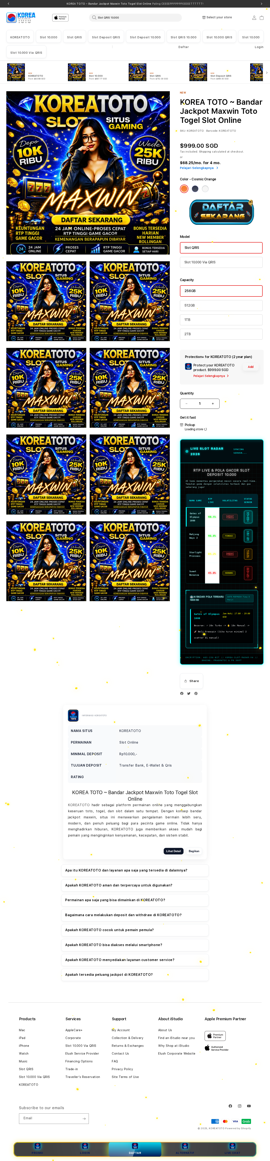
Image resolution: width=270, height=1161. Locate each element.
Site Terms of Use (125, 1077)
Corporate (73, 1038)
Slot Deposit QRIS (106, 37)
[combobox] (135, 17)
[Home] (21, 17)
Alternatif (185, 1152)
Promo (37, 1152)
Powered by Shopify (238, 1128)
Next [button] (261, 4)
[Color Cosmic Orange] (184, 189)
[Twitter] (190, 694)
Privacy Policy (122, 1069)
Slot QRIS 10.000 (184, 37)
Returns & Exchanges (128, 1045)
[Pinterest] (197, 694)
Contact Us (120, 1053)
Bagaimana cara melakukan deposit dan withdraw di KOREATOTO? (123, 915)
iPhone (24, 1045)
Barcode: (212, 130)
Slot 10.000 (48, 37)
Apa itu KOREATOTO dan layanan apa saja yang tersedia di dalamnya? (126, 870)
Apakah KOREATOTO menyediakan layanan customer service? (119, 960)
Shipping (205, 151)
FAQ (115, 1061)
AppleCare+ (74, 1030)
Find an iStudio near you (176, 1038)
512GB (189, 305)
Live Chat (232, 1152)
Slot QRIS (74, 37)
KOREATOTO (20, 37)
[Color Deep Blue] (195, 188)
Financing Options (79, 1061)
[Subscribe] (84, 1118)
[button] (20, 36)
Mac (22, 1030)
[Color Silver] (205, 188)
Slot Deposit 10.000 (145, 37)
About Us (165, 1030)
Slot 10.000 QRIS (219, 37)
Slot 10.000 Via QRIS (26, 52)
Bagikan (194, 851)
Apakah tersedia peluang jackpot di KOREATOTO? (109, 975)
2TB (187, 334)
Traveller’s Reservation (82, 1077)
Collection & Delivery (128, 1038)
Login (85, 1152)
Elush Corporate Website (177, 1053)
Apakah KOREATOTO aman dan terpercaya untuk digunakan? (119, 885)
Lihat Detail (173, 851)
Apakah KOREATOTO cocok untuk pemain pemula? (109, 930)
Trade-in (71, 1069)
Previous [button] (8, 4)
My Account (121, 1030)
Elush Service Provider (82, 1053)
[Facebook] (183, 694)
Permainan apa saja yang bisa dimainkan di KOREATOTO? (115, 900)
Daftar (135, 1152)
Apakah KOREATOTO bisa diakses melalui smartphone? (113, 945)
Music (23, 1061)
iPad (22, 1038)
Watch (24, 1053)
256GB (190, 291)
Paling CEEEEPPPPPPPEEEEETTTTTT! (178, 3)
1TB (187, 320)
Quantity (187, 393)
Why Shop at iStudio (173, 1045)
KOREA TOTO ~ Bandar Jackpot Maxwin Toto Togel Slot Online (135, 3)
